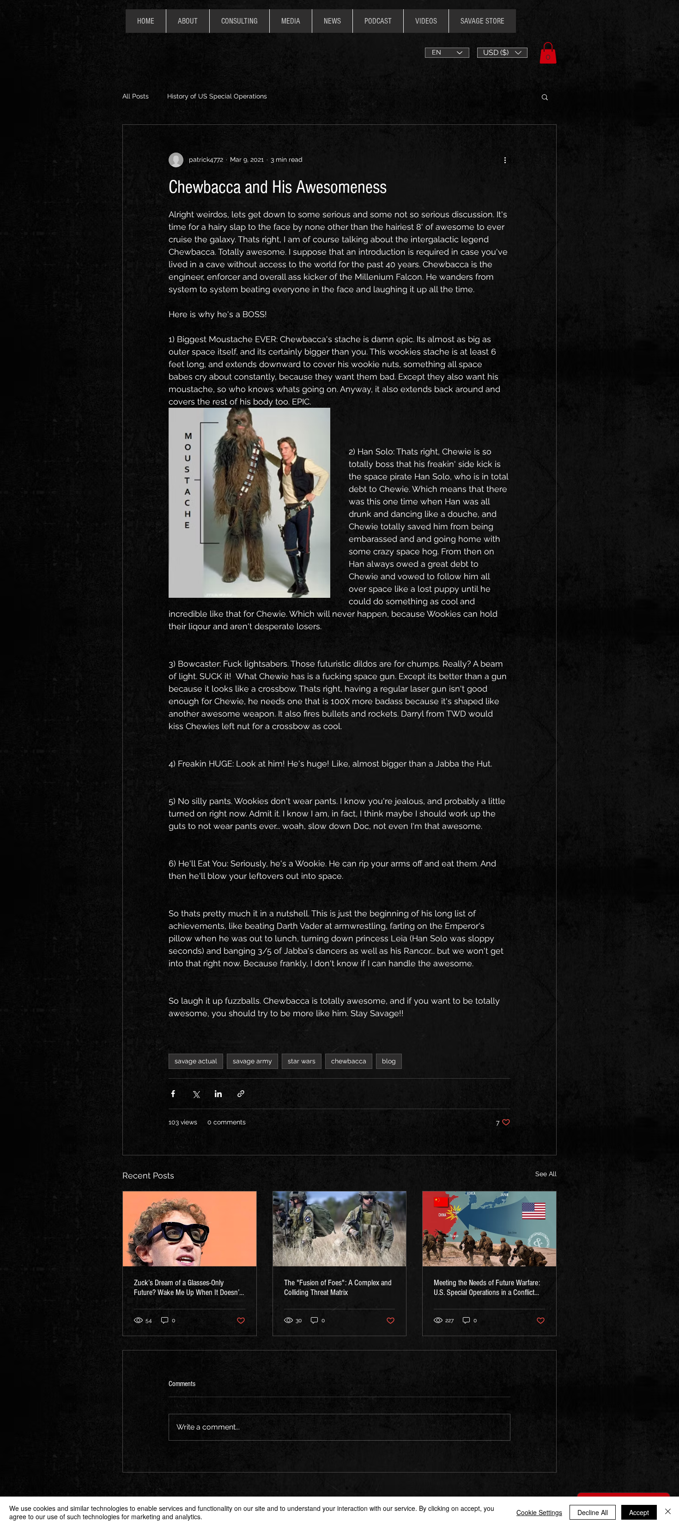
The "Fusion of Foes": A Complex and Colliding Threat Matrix (338, 1287)
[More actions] (504, 160)
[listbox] (502, 53)
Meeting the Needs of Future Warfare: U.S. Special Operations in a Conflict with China (487, 1287)
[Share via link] (240, 1093)
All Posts (135, 96)
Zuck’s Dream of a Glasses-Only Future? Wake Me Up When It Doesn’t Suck (187, 1287)
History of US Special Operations (217, 96)
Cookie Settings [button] (539, 1512)
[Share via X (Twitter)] (195, 1093)
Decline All (592, 1512)
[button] (502, 53)
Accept (639, 1512)
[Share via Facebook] (173, 1093)
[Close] (667, 1512)
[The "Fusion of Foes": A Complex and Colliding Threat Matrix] (339, 1228)
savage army (252, 1061)
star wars (301, 1061)
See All (546, 1174)
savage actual (196, 1061)
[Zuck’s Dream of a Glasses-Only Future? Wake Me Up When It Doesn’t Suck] (189, 1228)
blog (389, 1061)
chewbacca (348, 1061)
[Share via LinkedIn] (218, 1093)
